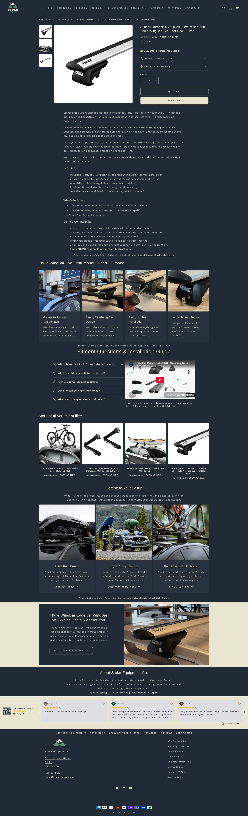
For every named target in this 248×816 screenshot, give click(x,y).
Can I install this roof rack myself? (80, 390)
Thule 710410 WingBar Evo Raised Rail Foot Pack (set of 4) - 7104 (108, 205)
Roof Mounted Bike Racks (181, 566)
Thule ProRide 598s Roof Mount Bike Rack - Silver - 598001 (59, 469)
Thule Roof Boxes (67, 566)
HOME (41, 19)
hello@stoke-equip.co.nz (59, 776)
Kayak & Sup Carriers (124, 566)
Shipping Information (179, 762)
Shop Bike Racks (179, 586)
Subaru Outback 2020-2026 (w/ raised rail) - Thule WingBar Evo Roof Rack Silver (188, 471)
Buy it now (174, 100)
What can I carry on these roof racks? (81, 399)
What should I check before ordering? (81, 373)
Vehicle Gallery (176, 756)
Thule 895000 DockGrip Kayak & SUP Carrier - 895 (145, 469)
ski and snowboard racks (93, 150)
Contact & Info (176, 751)
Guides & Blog (175, 767)
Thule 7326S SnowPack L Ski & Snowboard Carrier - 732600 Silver (103, 469)
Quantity (144, 74)
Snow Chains (184, 732)
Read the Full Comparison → (71, 650)
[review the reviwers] (103, 704)
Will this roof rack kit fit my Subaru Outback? (87, 364)
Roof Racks (51, 19)
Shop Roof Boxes (64, 586)
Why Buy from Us (177, 741)
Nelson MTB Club (177, 772)
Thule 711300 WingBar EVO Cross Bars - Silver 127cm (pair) (104, 210)
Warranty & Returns (178, 746)
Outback (80, 19)
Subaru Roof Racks (66, 19)
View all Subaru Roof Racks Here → (151, 598)
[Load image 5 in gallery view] (45, 45)
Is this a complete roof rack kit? (78, 381)
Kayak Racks (98, 732)
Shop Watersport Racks (122, 586)
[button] (64, 8)
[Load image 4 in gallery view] (45, 31)
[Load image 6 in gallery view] (45, 60)
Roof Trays (166, 732)
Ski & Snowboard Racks (124, 732)
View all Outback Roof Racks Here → (156, 255)
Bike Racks (80, 732)
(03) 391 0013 (52, 772)
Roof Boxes (149, 732)
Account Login (175, 777)
